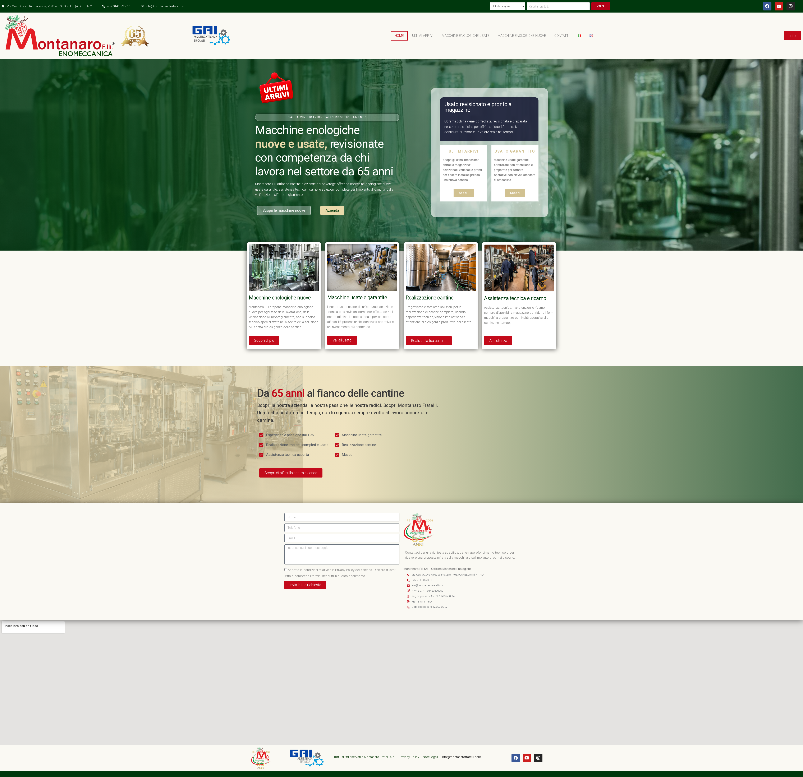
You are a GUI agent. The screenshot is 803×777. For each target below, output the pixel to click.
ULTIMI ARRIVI (422, 36)
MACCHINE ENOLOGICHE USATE (465, 36)
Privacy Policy (409, 757)
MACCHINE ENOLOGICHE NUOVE (522, 36)
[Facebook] (767, 6)
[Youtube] (779, 6)
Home (399, 36)
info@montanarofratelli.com (461, 757)
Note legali (430, 757)
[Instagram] (790, 6)
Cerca (600, 6)
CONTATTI (561, 36)
